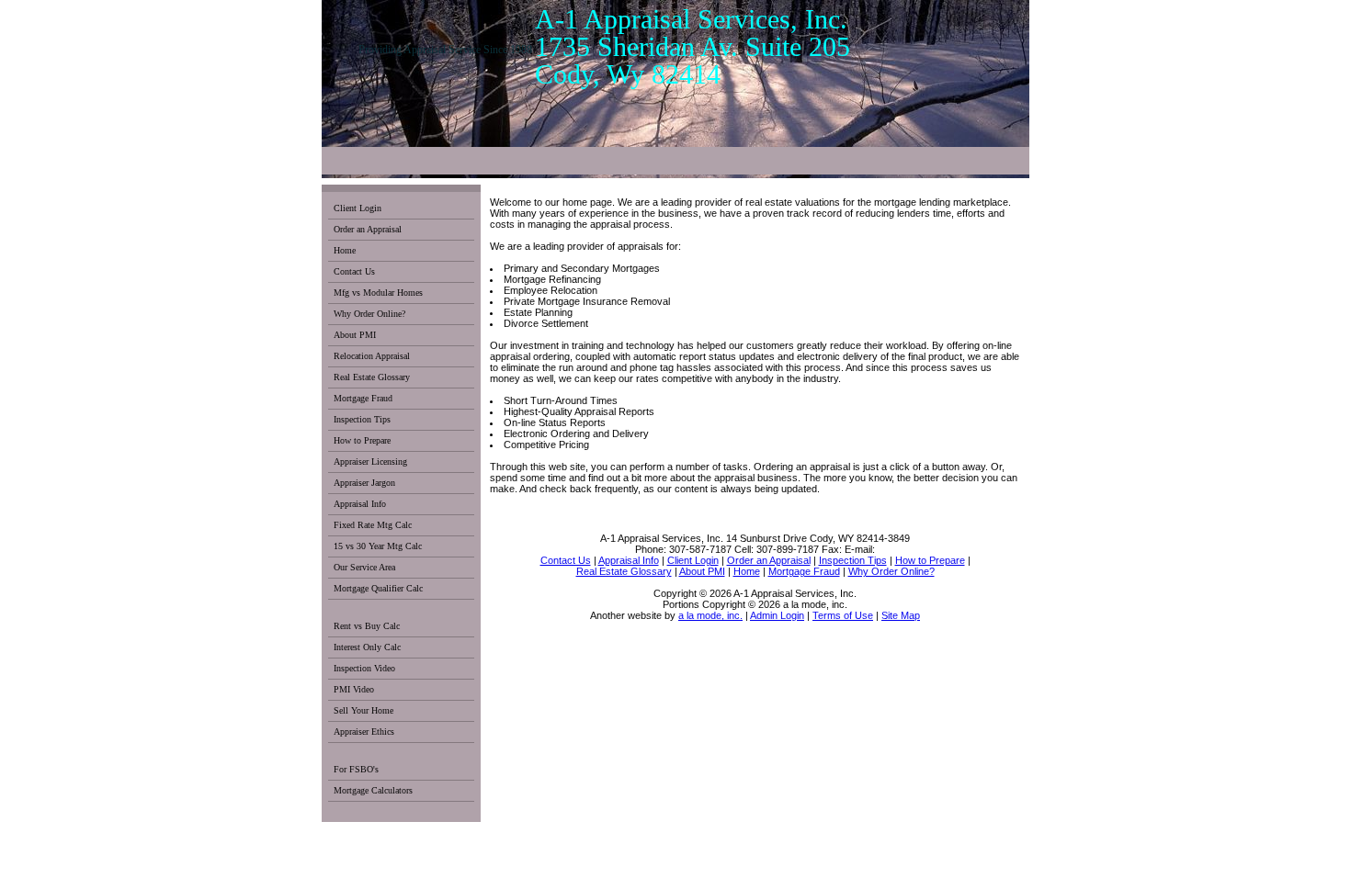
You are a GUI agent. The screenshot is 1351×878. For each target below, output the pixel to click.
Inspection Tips (362, 419)
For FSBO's (356, 769)
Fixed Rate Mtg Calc (373, 525)
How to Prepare (362, 440)
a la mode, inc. (710, 615)
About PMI (355, 335)
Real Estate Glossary (372, 377)
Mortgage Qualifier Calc (378, 588)
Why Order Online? (369, 314)
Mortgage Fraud (363, 398)
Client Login (357, 208)
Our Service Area (364, 567)
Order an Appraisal (368, 229)
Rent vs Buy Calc (367, 626)
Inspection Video (364, 668)
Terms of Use (842, 615)
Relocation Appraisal (372, 356)
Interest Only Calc (367, 647)
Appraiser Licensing (370, 461)
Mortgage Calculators (373, 790)
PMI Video (354, 689)
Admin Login (777, 615)
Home (345, 250)
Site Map (900, 615)
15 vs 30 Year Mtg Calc (378, 546)
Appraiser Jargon (364, 483)
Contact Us (354, 271)
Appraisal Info (360, 504)
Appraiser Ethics (364, 731)
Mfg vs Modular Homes (378, 292)
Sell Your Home (363, 710)
